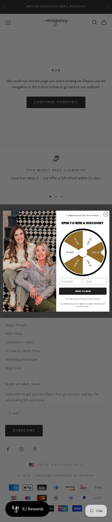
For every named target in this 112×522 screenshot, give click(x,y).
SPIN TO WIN (82, 291)
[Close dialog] (105, 214)
